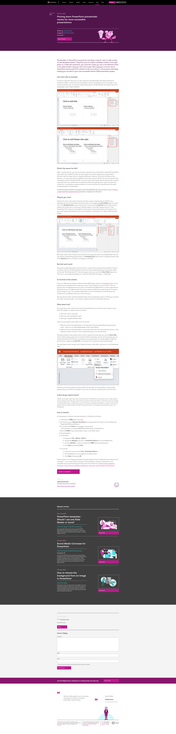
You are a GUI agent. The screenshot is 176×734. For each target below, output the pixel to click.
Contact (111, 2)
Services (64, 2)
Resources (91, 2)
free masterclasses (79, 327)
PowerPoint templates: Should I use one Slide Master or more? (69, 519)
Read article (102, 533)
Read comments (61, 39)
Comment (59, 636)
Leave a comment (64, 472)
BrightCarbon (53, 2)
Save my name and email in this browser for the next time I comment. (74, 664)
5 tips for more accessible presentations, (76, 466)
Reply (59, 627)
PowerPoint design (69, 33)
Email (58, 658)
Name (58, 653)
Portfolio (78, 2)
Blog (97, 2)
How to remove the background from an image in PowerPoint (71, 575)
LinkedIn (103, 724)
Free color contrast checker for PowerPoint (101, 466)
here (82, 420)
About (102, 2)
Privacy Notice (85, 725)
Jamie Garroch (68, 31)
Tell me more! (107, 680)
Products (71, 2)
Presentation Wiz (108, 283)
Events (84, 2)
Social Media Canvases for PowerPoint (71, 545)
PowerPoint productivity (75, 527)
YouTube (107, 724)
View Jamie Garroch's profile (66, 486)
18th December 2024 (61, 616)
